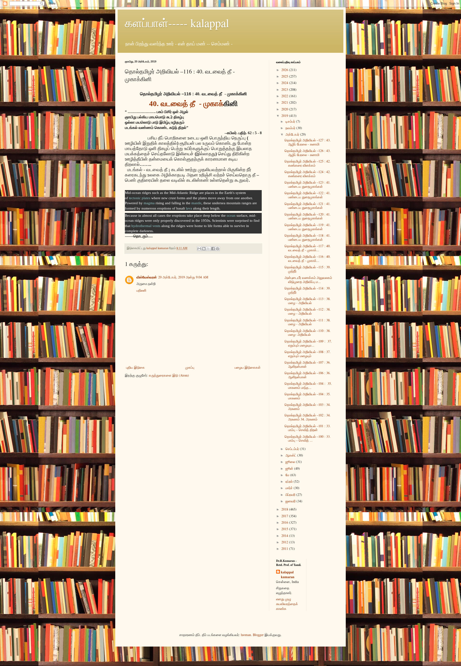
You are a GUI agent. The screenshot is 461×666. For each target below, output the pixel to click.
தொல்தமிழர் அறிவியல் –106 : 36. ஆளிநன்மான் (308, 375)
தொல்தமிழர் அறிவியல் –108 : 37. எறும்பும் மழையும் (308, 353)
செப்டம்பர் (292, 448)
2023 (285, 89)
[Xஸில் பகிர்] (208, 248)
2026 (285, 69)
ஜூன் (289, 468)
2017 (285, 516)
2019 (285, 115)
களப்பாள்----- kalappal (177, 22)
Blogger (258, 634)
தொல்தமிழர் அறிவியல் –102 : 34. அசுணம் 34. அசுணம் (308, 417)
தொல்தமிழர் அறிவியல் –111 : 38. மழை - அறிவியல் (308, 322)
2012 (285, 542)
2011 (285, 548)
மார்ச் (289, 488)
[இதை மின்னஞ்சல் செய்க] (199, 248)
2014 (285, 535)
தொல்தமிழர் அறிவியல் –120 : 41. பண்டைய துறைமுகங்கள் (308, 216)
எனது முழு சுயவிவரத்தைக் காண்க (287, 604)
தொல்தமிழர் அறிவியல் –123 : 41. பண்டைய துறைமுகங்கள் (308, 184)
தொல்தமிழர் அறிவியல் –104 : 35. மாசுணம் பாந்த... (308, 385)
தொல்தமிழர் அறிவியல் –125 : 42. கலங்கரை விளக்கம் (308, 163)
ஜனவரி (291, 501)
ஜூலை (290, 461)
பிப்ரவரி (290, 494)
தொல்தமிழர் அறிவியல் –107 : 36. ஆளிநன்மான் (308, 364)
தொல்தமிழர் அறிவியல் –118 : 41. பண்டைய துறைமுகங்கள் (308, 237)
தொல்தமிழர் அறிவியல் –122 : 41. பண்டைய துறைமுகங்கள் (308, 195)
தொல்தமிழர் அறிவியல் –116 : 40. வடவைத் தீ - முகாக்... (308, 258)
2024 (285, 82)
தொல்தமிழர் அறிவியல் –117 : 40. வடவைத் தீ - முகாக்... (308, 248)
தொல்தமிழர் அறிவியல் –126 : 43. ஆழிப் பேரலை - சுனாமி (308, 152)
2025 (285, 76)
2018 (285, 509)
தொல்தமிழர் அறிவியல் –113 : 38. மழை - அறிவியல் (308, 300)
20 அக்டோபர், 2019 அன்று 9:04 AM (183, 277)
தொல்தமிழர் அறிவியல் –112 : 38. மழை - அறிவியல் (308, 311)
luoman (246, 634)
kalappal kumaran (287, 574)
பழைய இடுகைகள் (248, 367)
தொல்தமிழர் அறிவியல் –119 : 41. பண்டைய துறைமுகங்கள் (308, 226)
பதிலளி (141, 290)
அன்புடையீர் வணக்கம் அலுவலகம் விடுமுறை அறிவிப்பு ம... (308, 279)
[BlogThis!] (203, 248)
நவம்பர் (290, 128)
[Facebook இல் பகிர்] (213, 248)
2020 (285, 109)
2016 (285, 522)
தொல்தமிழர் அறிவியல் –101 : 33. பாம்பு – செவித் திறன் (308, 428)
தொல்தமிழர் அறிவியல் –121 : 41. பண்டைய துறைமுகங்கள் (308, 205)
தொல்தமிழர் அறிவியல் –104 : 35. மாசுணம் (308, 396)
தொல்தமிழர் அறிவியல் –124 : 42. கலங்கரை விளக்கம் (308, 173)
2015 (285, 529)
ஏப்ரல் (289, 481)
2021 (285, 102)
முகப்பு (189, 367)
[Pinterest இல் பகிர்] (217, 248)
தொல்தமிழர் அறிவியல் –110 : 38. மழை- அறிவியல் (308, 332)
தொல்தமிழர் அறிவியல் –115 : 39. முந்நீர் (308, 269)
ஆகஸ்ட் (291, 455)
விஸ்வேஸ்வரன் (146, 277)
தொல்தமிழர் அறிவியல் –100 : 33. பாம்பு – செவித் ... (308, 438)
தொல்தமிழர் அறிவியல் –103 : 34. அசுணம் (308, 406)
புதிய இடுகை (135, 367)
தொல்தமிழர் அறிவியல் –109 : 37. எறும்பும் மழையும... (308, 343)
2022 (285, 96)
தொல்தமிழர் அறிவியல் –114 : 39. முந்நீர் (308, 290)
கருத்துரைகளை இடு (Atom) (169, 375)
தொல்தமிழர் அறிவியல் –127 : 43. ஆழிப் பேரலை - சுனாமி (308, 142)
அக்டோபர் (292, 134)
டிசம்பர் (290, 121)
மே (287, 475)
